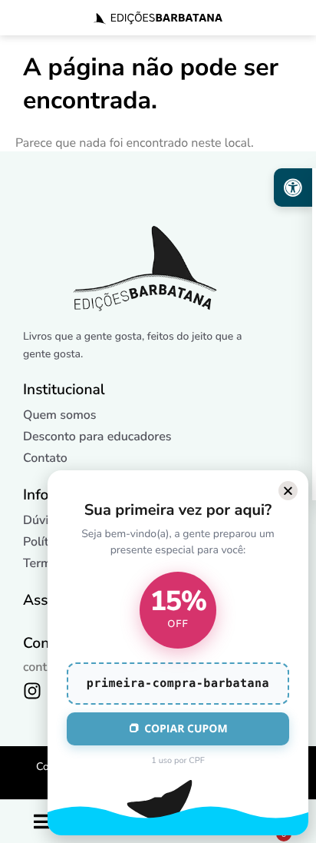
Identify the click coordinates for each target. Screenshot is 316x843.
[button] (288, 490)
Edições (166, 18)
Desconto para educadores (97, 436)
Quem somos (60, 415)
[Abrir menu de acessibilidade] (293, 187)
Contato (45, 458)
